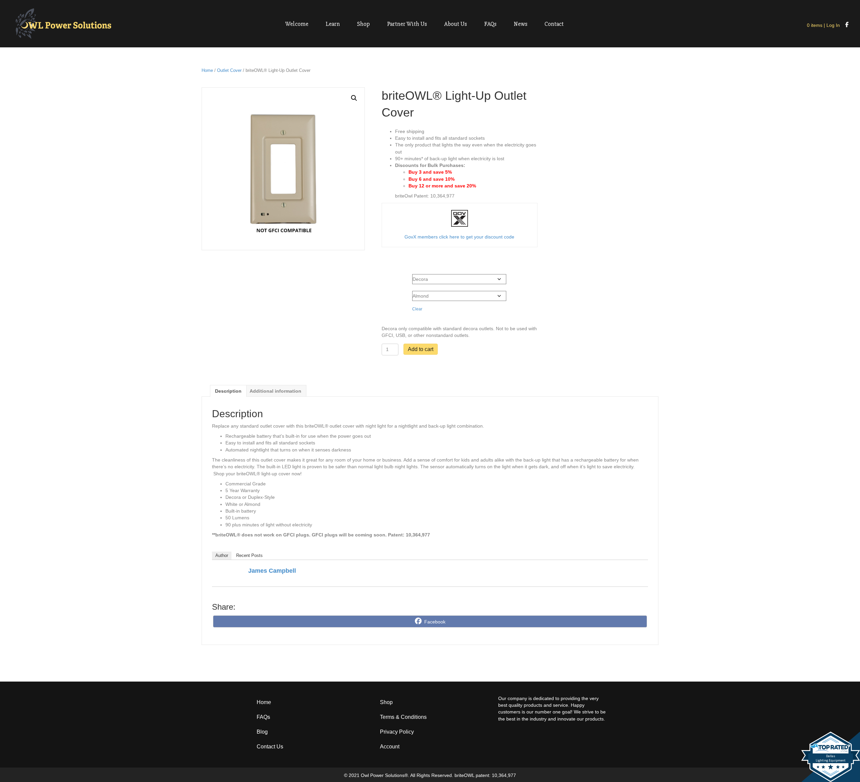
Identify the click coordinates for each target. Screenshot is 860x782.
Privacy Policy (397, 732)
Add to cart (420, 349)
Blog (262, 732)
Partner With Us (407, 24)
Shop (363, 24)
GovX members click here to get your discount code (459, 237)
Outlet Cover (229, 70)
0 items (814, 25)
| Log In (831, 25)
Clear (417, 309)
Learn (333, 24)
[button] (354, 98)
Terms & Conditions (403, 717)
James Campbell (272, 570)
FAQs (490, 24)
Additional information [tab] (275, 391)
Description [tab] (228, 391)
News (520, 24)
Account (389, 746)
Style (388, 277)
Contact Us (270, 746)
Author (221, 555)
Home (207, 70)
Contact (554, 24)
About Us (455, 24)
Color (388, 294)
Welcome (296, 24)
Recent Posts (249, 555)
